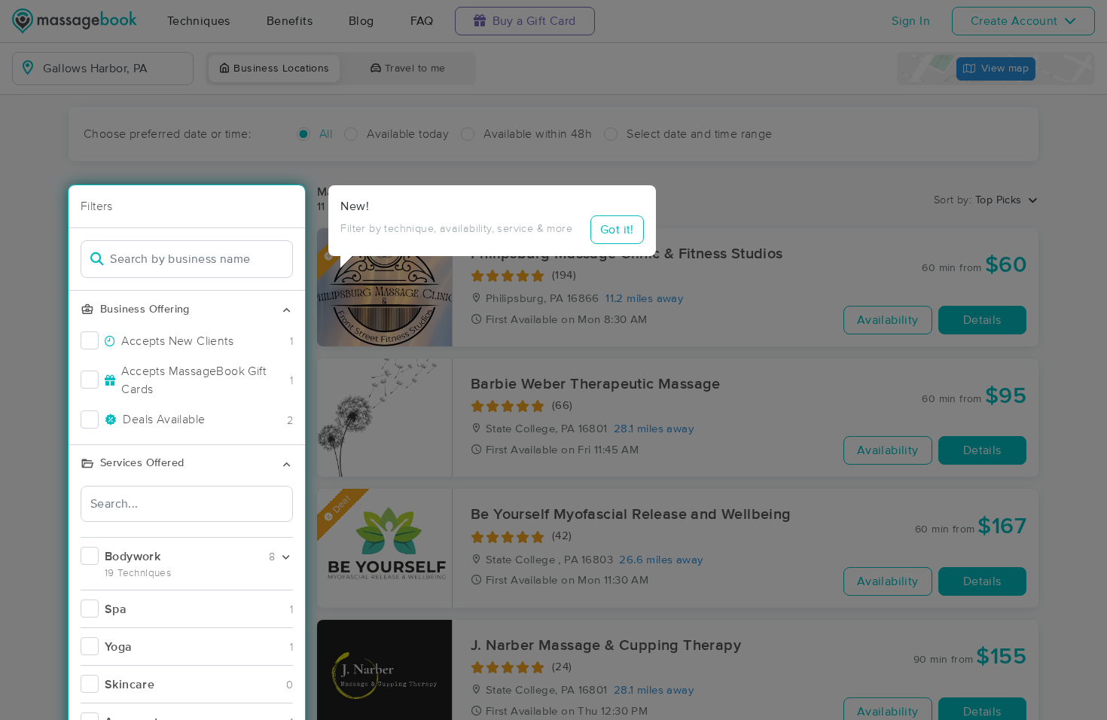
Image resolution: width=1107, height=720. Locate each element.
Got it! (617, 230)
